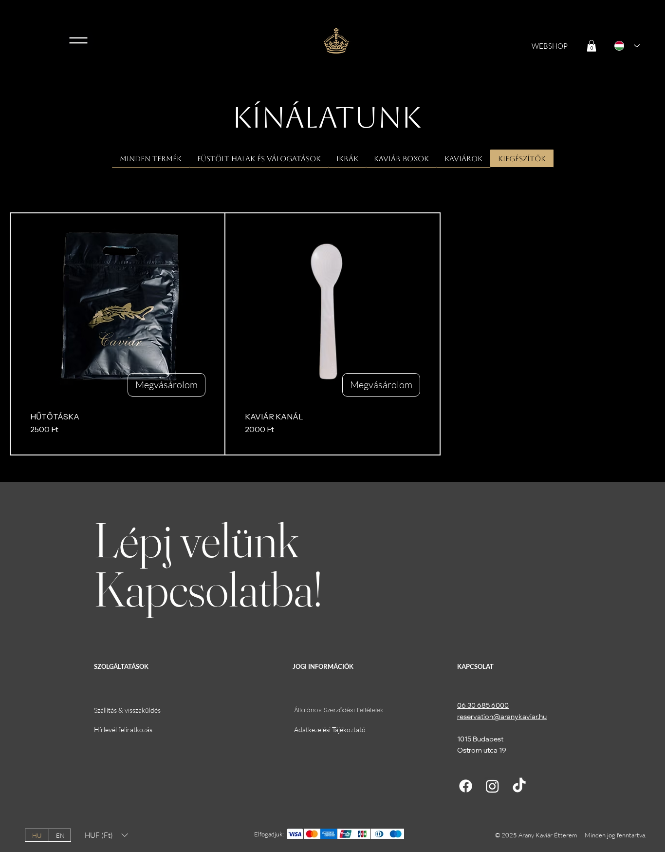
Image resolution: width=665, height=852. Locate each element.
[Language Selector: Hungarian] (624, 46)
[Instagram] (492, 786)
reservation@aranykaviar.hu (502, 717)
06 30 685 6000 (483, 706)
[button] (591, 46)
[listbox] (106, 835)
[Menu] (78, 40)
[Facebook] (465, 786)
